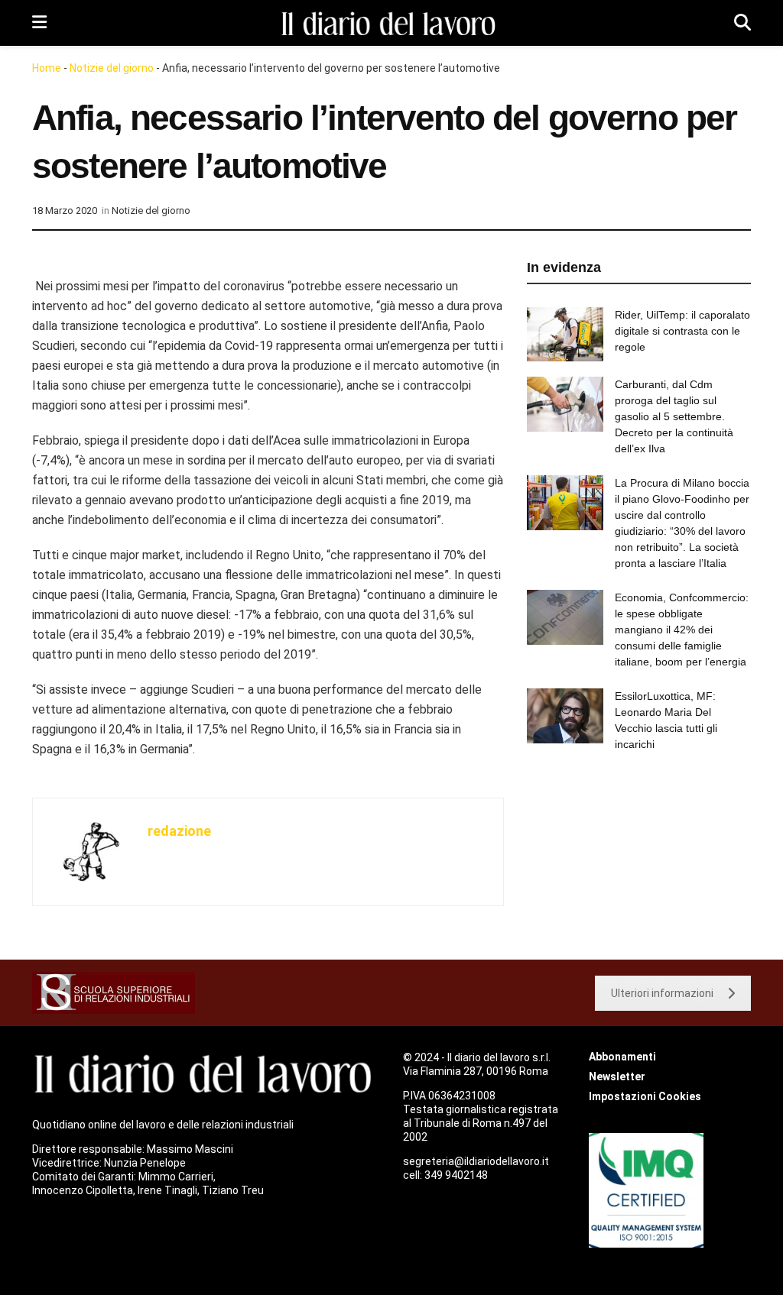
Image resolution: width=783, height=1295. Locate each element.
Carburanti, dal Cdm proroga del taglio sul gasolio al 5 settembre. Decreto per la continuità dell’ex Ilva (674, 416)
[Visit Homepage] (391, 23)
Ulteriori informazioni (662, 993)
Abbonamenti (622, 1057)
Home (46, 68)
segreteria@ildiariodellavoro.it (476, 1161)
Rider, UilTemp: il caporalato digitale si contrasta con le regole (682, 331)
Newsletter (617, 1076)
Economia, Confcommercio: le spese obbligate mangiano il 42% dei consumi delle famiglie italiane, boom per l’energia (682, 629)
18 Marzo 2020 (64, 210)
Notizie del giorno (112, 68)
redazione (179, 831)
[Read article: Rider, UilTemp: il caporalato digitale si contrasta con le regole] (565, 334)
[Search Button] (742, 23)
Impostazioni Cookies (645, 1096)
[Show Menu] (39, 23)
